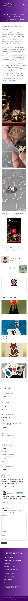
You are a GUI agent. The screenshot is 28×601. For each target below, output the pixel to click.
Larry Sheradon (5, 402)
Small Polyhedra (11, 80)
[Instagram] (10, 553)
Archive (11, 75)
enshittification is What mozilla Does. (11, 423)
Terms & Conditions (9, 566)
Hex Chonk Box (8, 579)
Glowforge (7, 582)
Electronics (16, 26)
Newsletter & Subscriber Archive (13, 560)
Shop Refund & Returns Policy (12, 569)
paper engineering (17, 250)
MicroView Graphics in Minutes (12, 576)
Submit (4, 543)
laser (19, 247)
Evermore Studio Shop (10, 557)
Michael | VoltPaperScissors (9, 454)
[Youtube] (14, 553)
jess (2, 433)
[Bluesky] (21, 553)
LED (24, 247)
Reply (2, 399)
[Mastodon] (17, 553)
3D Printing (6, 26)
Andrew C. (18, 25)
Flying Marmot (5, 444)
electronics (12, 247)
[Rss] (7, 553)
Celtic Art (11, 26)
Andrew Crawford (14, 288)
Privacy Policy (7, 563)
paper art (8, 250)
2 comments (5, 29)
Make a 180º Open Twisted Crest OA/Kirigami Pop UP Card (12, 587)
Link (6, 399)
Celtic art (5, 247)
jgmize (3, 465)
